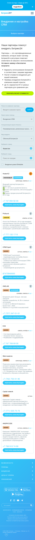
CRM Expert (7, 247)
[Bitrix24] (6, 13)
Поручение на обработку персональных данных (17, 520)
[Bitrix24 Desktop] (11, 489)
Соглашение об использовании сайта (17, 515)
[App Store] (25, 489)
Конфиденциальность (18, 510)
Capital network (8, 391)
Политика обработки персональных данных (17, 517)
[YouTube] (18, 500)
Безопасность (7, 510)
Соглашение (28, 510)
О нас (14, 512)
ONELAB (6, 286)
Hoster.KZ (6, 174)
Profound (6, 213)
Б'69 (4, 326)
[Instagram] (14, 500)
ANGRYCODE (7, 423)
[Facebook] (10, 500)
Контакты (19, 512)
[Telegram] (22, 500)
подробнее (17, 7)
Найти (29, 110)
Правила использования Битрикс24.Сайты (17, 518)
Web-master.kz (8, 356)
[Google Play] (17, 494)
